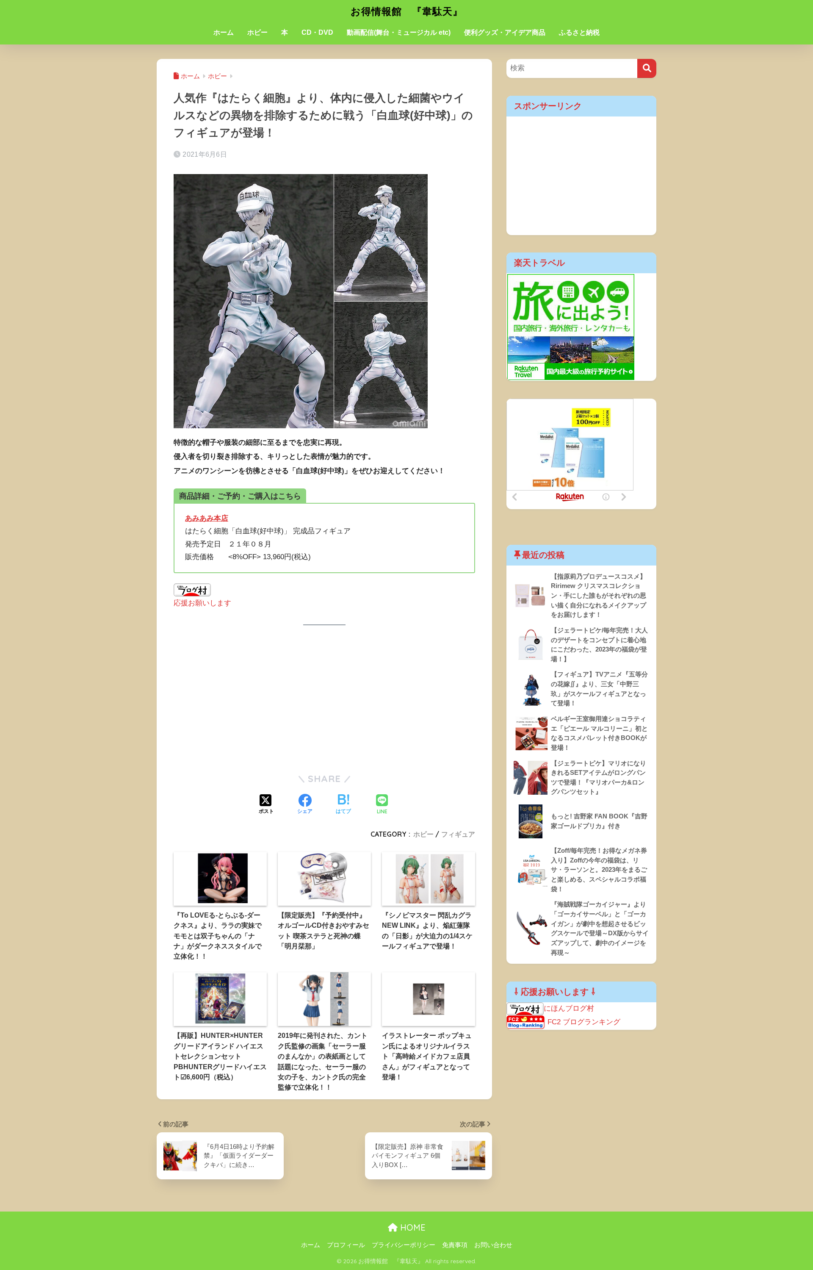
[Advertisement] (324, 699)
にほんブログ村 (569, 1008)
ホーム (223, 32)
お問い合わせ (493, 1245)
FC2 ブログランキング (584, 1022)
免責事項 (454, 1245)
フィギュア (458, 834)
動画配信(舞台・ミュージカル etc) (399, 32)
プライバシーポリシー (403, 1245)
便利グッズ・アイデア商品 (504, 32)
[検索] (646, 68)
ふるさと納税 (579, 32)
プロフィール (346, 1245)
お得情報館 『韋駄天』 (407, 11)
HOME (412, 1227)
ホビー (257, 32)
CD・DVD (317, 32)
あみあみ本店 (206, 518)
